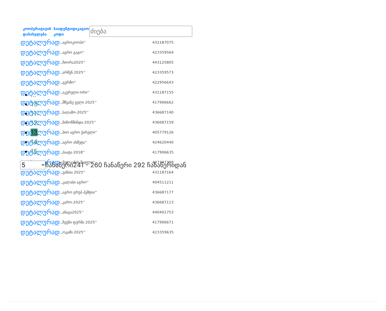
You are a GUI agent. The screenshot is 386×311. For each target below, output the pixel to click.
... (33, 94)
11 (33, 113)
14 (34, 142)
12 (34, 123)
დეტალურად (40, 42)
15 (34, 151)
